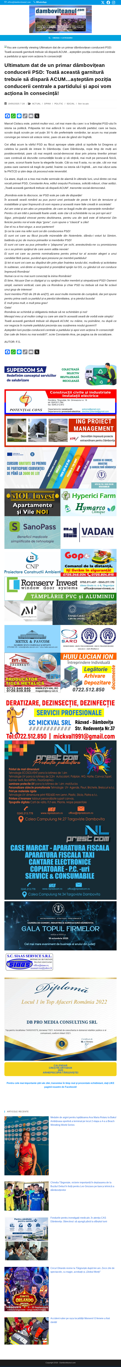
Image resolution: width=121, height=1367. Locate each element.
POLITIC (58, 103)
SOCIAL (71, 103)
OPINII (47, 103)
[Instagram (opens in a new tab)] (113, 2)
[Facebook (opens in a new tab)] (108, 2)
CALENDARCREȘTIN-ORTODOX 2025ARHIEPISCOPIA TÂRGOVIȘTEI (60, 1069)
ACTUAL (36, 103)
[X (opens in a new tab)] (103, 2)
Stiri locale (83, 103)
